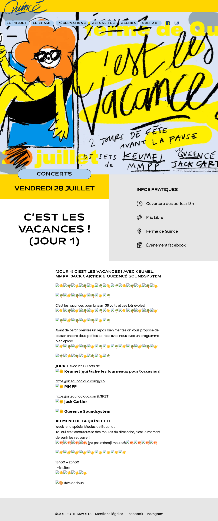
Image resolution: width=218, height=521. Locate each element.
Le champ (42, 23)
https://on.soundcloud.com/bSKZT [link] (82, 396)
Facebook (135, 514)
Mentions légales (109, 514)
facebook (168, 23)
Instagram (155, 514)
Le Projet (17, 23)
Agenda (128, 23)
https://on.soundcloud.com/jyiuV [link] (80, 381)
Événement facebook (166, 245)
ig (177, 23)
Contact (150, 23)
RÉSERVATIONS (72, 23)
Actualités (103, 23)
